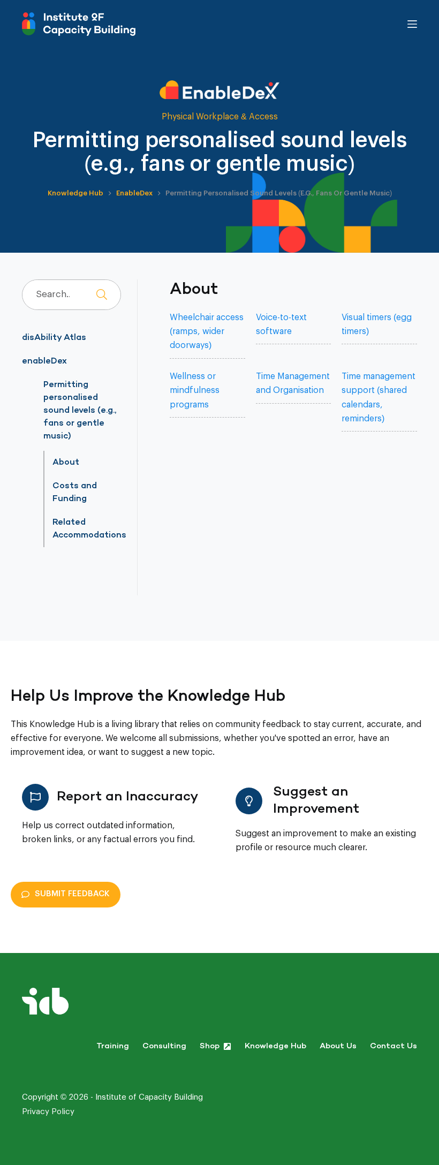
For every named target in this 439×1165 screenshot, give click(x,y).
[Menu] (412, 24)
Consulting (164, 1046)
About (65, 462)
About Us (338, 1046)
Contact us (393, 1046)
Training (112, 1046)
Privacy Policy (48, 1112)
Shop (210, 1046)
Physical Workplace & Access (220, 116)
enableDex (44, 361)
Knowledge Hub (275, 1046)
